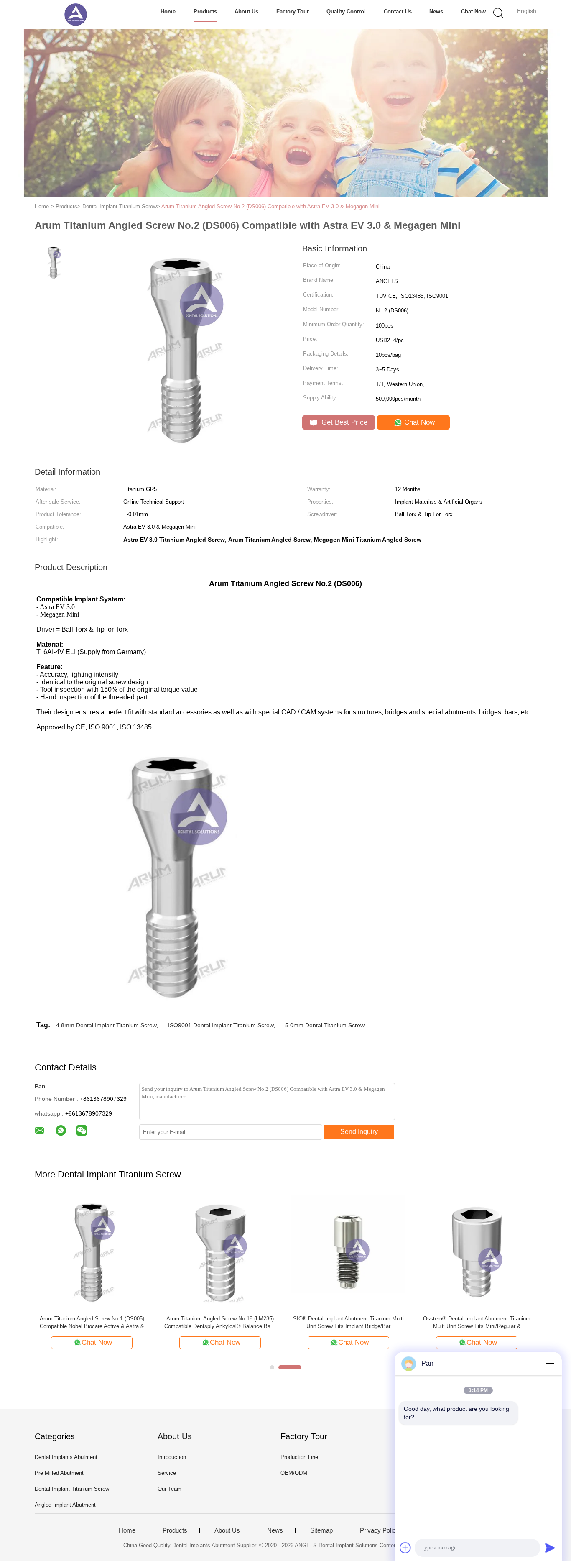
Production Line (299, 1457)
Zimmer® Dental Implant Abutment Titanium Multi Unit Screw (362, 1322)
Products (205, 11)
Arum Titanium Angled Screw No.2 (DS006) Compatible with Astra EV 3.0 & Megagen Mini (270, 206)
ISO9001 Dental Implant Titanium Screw (220, 1025)
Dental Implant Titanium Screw (72, 1489)
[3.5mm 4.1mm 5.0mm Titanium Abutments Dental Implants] (234, 1252)
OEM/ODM (293, 1473)
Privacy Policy (379, 1530)
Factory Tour (292, 11)
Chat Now (473, 11)
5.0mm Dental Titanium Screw (325, 1025)
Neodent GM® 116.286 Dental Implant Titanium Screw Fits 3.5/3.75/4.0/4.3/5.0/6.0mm (490, 1322)
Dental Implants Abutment (66, 1457)
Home (168, 11)
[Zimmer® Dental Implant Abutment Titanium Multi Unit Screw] (362, 1252)
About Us (246, 11)
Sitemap (321, 1530)
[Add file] (405, 1547)
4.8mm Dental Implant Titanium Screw (106, 1025)
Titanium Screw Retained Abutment (105, 1318)
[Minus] (550, 1364)
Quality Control (346, 11)
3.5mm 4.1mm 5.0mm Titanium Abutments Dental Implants (234, 1322)
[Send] (550, 1547)
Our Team (169, 1489)
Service (167, 1473)
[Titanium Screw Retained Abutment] (105, 1252)
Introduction (172, 1457)
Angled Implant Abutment (65, 1505)
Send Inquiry (359, 1131)
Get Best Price (343, 422)
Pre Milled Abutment (59, 1473)
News (436, 11)
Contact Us (398, 11)
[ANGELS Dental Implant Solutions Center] (75, 14)
